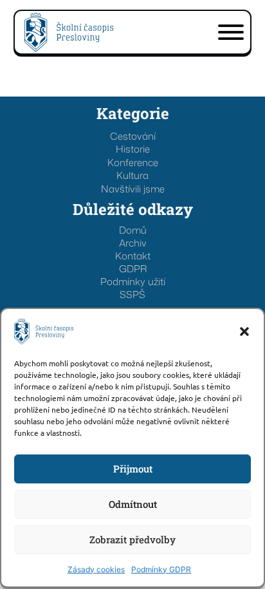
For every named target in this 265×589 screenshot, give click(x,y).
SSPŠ (132, 294)
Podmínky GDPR (161, 569)
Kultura (132, 175)
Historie (133, 149)
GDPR (133, 269)
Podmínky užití (132, 282)
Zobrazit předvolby (132, 539)
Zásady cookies (96, 569)
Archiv (133, 243)
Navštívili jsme (133, 189)
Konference (132, 162)
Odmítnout (133, 504)
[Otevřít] (231, 32)
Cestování (133, 136)
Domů (133, 230)
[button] (244, 331)
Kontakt (133, 256)
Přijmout (132, 468)
